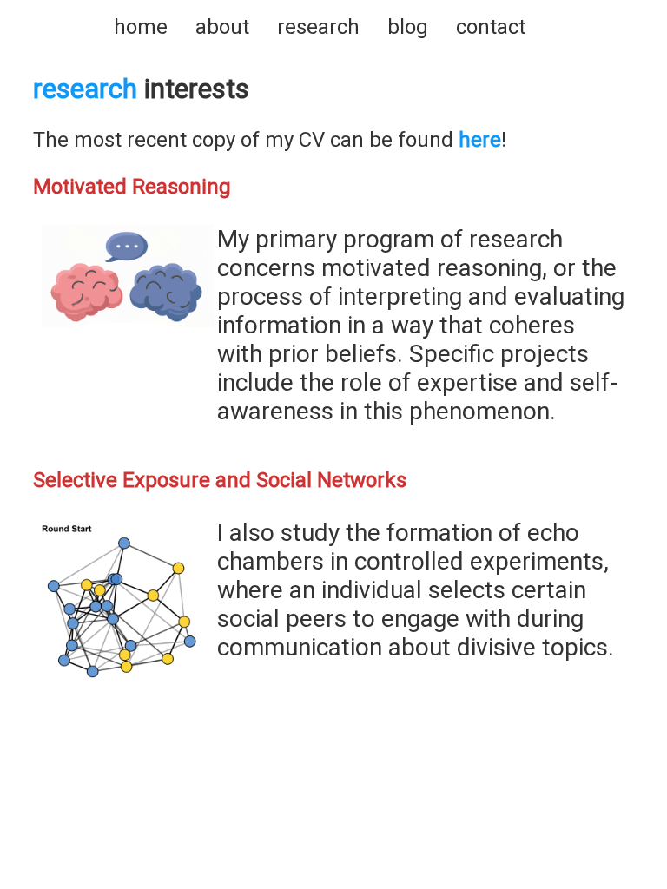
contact (490, 27)
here (480, 140)
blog (407, 27)
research (318, 27)
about (222, 27)
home (141, 27)
